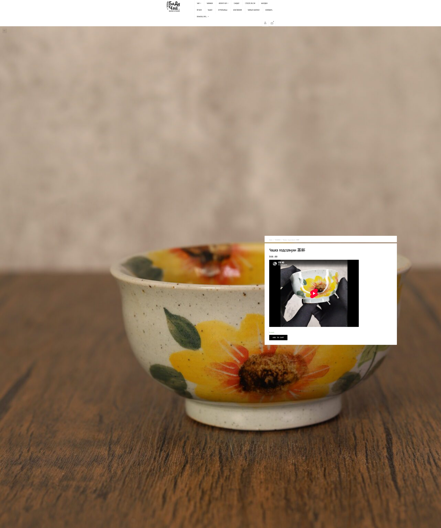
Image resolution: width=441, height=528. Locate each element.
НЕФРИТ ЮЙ (223, 3)
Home (270, 240)
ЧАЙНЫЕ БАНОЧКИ (253, 10)
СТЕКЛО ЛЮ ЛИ (250, 3)
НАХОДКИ (264, 3)
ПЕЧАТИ (199, 10)
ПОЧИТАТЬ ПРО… (202, 16)
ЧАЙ (198, 3)
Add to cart (278, 337)
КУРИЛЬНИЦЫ (222, 10)
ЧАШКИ (210, 10)
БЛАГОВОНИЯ (237, 10)
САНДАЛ (236, 3)
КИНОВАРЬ (268, 10)
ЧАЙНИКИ (210, 3)
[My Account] (265, 23)
